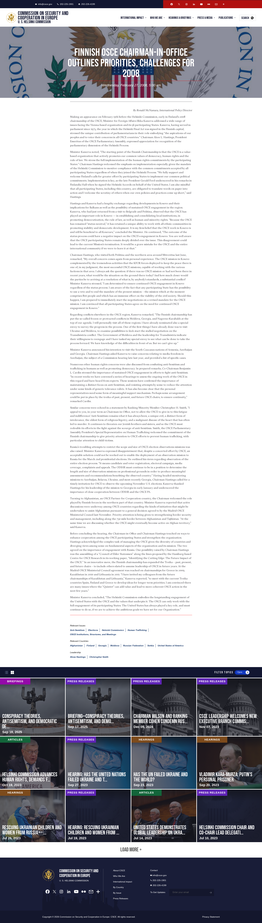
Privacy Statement (211, 917)
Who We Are (156, 18)
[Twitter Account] (179, 4)
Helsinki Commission (113, 630)
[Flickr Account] (208, 4)
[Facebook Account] (171, 4)
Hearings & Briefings (180, 18)
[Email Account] (216, 4)
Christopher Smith (98, 657)
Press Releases (120, 898)
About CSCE (119, 870)
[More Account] (223, 4)
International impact (122, 881)
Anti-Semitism (77, 630)
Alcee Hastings (78, 657)
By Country (118, 887)
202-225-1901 (67, 4)
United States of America (170, 645)
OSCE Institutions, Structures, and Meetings (93, 634)
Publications (226, 18)
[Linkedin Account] (194, 4)
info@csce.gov (45, 4)
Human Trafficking (137, 630)
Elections (93, 630)
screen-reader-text (32, 707)
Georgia (102, 645)
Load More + (131, 850)
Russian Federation (133, 645)
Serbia (150, 645)
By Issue (117, 893)
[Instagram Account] (186, 4)
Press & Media (204, 18)
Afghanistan (76, 645)
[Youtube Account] (201, 4)
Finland (90, 645)
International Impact (132, 18)
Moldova (114, 645)
